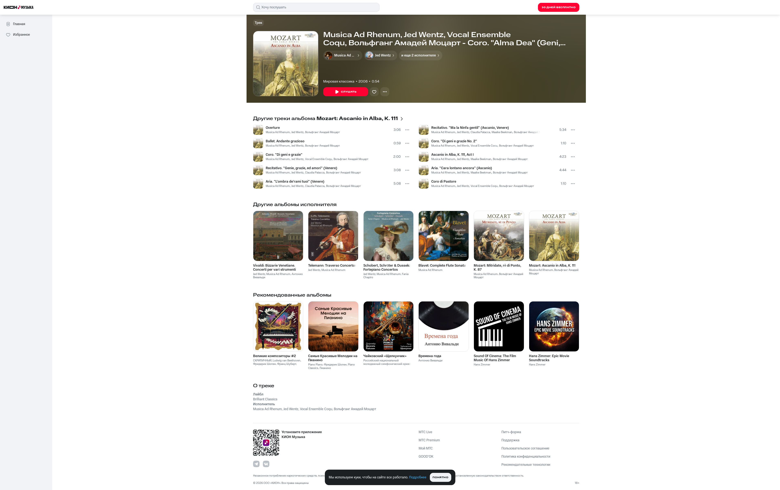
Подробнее (417, 477)
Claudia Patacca (314, 173)
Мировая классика (338, 81)
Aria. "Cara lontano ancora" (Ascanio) (461, 168)
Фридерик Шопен (264, 364)
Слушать (348, 92)
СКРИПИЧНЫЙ (262, 361)
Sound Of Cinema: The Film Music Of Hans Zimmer (495, 358)
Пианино (325, 368)
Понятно (440, 477)
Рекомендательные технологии (525, 464)
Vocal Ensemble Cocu (484, 146)
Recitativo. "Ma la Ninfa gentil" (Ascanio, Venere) (470, 127)
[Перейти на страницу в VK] (266, 464)
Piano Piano (315, 365)
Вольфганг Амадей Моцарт (322, 132)
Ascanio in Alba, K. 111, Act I (452, 154)
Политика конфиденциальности (525, 456)
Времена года (429, 356)
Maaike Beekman (502, 132)
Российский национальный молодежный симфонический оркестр (388, 362)
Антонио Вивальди (430, 361)
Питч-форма (511, 432)
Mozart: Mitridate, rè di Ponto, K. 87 (497, 268)
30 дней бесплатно (558, 7)
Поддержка (510, 440)
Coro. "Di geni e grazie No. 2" (454, 141)
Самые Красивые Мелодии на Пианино (332, 358)
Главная (19, 24)
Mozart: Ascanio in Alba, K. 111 (552, 266)
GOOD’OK (426, 456)
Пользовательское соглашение (525, 448)
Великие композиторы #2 (274, 356)
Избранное (21, 34)
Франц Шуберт (286, 364)
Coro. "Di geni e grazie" (284, 154)
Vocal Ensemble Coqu (318, 159)
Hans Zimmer (482, 365)
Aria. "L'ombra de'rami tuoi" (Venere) (295, 181)
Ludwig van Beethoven (286, 361)
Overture (273, 127)
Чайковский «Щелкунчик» (384, 356)
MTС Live (425, 432)
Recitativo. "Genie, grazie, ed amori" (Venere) (301, 168)
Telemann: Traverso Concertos (332, 266)
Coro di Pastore (443, 181)
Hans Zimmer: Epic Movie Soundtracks (549, 358)
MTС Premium (429, 440)
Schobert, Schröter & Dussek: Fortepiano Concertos (386, 268)
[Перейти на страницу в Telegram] (256, 464)
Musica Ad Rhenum (278, 132)
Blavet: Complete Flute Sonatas (443, 266)
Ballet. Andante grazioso (285, 141)
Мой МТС (426, 448)
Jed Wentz (297, 132)
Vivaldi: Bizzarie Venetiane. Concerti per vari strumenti (274, 268)
